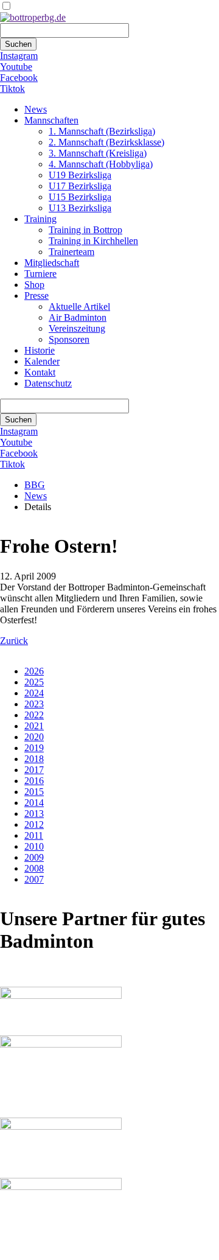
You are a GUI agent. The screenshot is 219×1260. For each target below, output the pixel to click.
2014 (34, 802)
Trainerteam (71, 252)
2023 (34, 704)
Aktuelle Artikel (79, 306)
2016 (34, 780)
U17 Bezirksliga (80, 186)
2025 (34, 682)
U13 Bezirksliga (80, 208)
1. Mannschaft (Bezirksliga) (102, 131)
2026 (34, 671)
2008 (34, 868)
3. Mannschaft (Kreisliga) (98, 153)
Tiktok (12, 88)
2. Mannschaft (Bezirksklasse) (106, 142)
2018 (34, 759)
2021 (34, 726)
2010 (34, 846)
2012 (34, 824)
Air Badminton (77, 317)
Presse (36, 295)
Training (40, 219)
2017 (34, 770)
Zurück (14, 640)
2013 (34, 813)
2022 (34, 715)
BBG (34, 485)
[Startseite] (33, 17)
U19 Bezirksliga (80, 175)
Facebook (19, 77)
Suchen (18, 44)
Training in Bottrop (85, 230)
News (35, 109)
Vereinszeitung (77, 328)
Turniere (40, 273)
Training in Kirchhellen (93, 241)
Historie (39, 350)
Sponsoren (69, 339)
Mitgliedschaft (51, 262)
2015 (34, 791)
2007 (34, 879)
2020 (34, 737)
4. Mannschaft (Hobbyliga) (101, 164)
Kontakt (39, 372)
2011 (33, 835)
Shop (34, 284)
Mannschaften (51, 120)
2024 (34, 693)
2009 (34, 857)
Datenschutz (48, 383)
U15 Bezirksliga (80, 197)
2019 (34, 748)
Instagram (19, 56)
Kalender (42, 361)
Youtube (16, 66)
